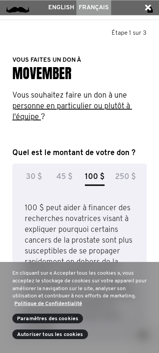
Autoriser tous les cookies (50, 335)
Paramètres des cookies (47, 319)
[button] (148, 7)
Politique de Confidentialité (48, 304)
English (61, 8)
